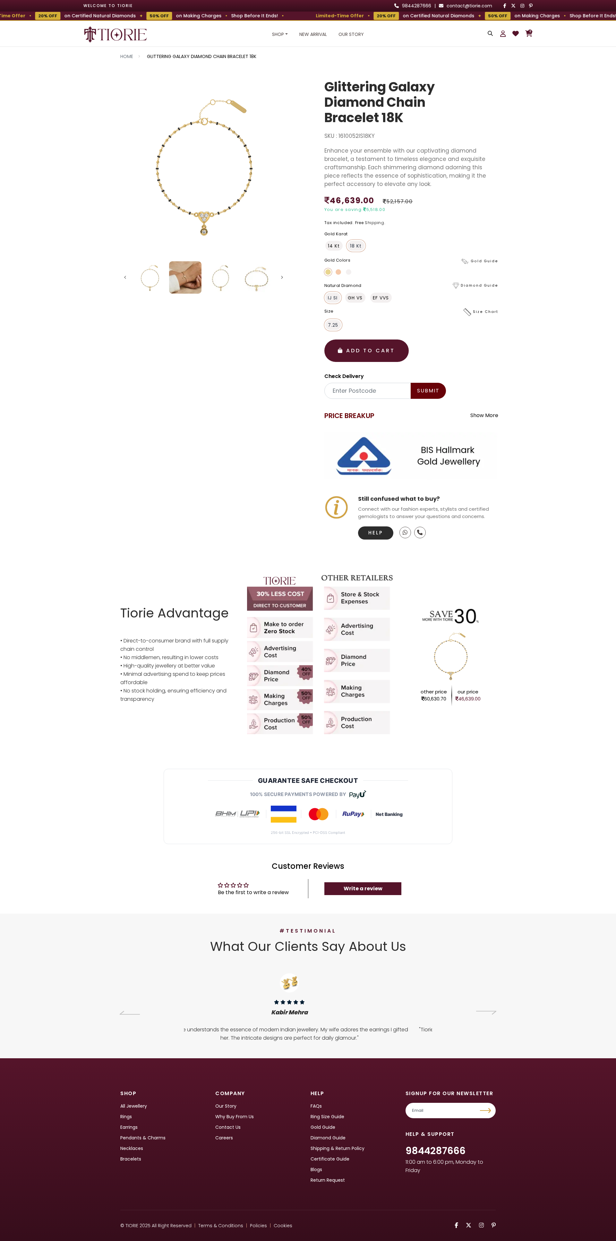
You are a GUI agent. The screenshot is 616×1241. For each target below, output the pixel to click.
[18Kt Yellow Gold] (328, 272)
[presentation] (130, 1013)
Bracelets (130, 1159)
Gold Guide (323, 1127)
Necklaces (131, 1148)
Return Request (328, 1180)
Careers (224, 1138)
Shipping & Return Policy (337, 1148)
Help (375, 532)
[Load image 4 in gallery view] (256, 277)
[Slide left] (125, 277)
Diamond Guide (328, 1138)
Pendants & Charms (143, 1138)
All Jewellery (133, 1106)
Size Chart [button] (485, 312)
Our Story (351, 34)
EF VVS (381, 298)
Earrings (129, 1127)
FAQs (316, 1106)
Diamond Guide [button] (479, 285)
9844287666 (436, 1151)
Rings (126, 1116)
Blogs (316, 1169)
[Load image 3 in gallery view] (221, 277)
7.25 (333, 325)
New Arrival (313, 34)
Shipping (374, 222)
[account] (503, 33)
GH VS (355, 298)
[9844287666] (405, 532)
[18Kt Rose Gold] (338, 272)
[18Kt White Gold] (348, 272)
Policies (258, 1225)
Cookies (283, 1225)
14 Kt (334, 246)
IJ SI (333, 298)
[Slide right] (282, 277)
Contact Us (228, 1127)
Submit (428, 390)
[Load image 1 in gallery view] (150, 277)
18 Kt (356, 246)
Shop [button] (278, 34)
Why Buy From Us (234, 1116)
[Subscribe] (486, 1110)
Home (126, 56)
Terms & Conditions (220, 1225)
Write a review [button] (363, 888)
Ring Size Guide (327, 1116)
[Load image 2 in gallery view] (185, 277)
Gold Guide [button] (484, 261)
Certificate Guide (330, 1159)
